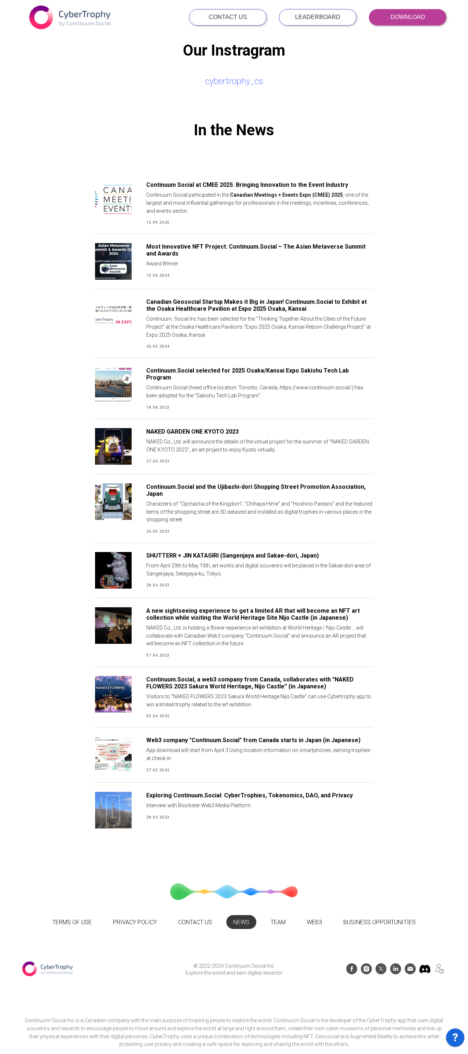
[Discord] (424, 972)
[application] (455, 1039)
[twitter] (380, 972)
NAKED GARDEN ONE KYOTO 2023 (192, 431)
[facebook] (351, 972)
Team (278, 922)
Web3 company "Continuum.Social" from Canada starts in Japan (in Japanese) (253, 740)
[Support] (439, 972)
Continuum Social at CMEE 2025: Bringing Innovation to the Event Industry (247, 184)
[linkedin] (395, 972)
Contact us (195, 922)
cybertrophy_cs (234, 81)
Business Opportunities (379, 922)
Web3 (314, 922)
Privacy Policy (135, 922)
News (241, 922)
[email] (410, 972)
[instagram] (366, 972)
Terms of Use (72, 922)
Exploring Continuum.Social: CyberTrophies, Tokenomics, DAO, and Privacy (249, 795)
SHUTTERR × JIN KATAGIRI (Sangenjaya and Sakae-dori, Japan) (232, 555)
